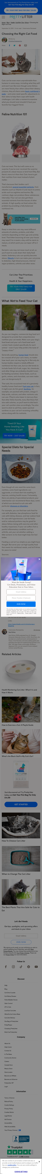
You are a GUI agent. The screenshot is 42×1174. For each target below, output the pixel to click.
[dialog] (21, 587)
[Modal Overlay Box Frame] (21, 587)
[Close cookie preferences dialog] (39, 1161)
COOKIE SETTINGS (21, 1172)
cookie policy (12, 1165)
